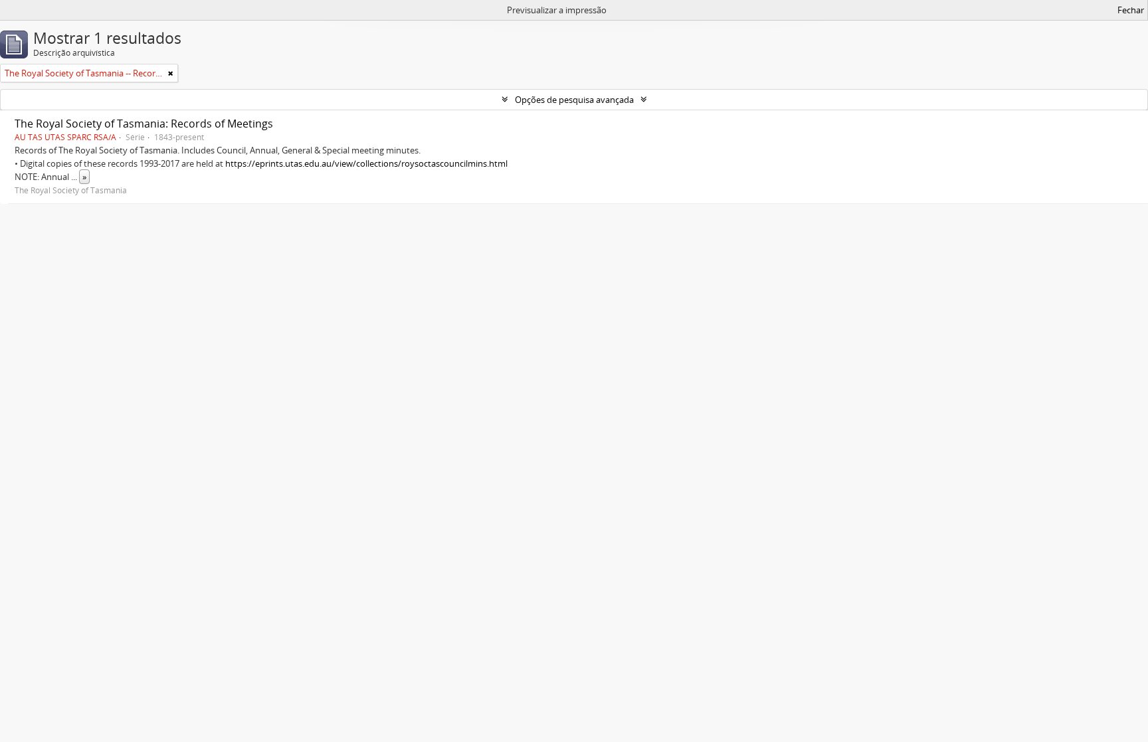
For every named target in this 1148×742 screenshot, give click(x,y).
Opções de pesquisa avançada (574, 100)
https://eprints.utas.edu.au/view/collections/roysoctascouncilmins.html (366, 163)
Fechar (1130, 10)
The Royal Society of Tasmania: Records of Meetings (144, 123)
